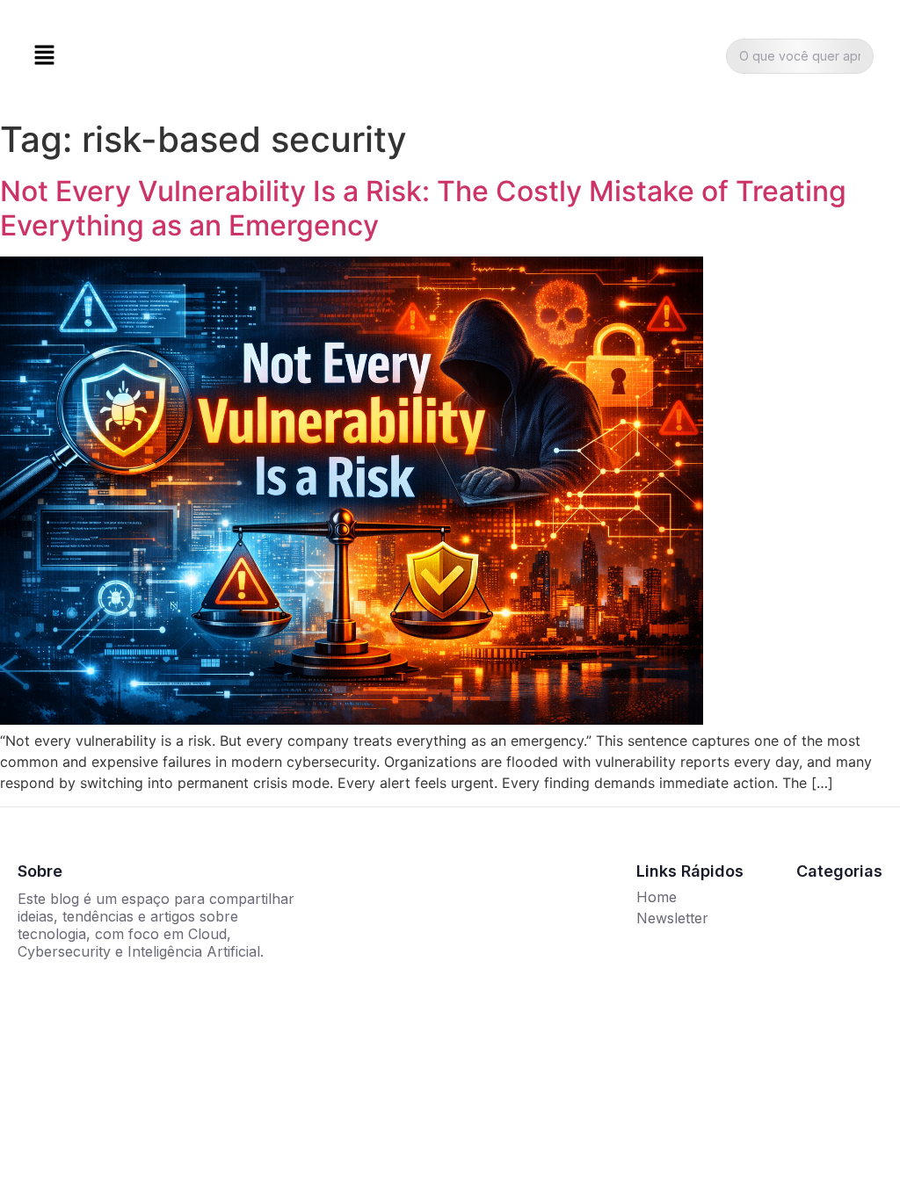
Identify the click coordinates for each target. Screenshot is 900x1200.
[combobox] (800, 56)
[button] (44, 56)
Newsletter (672, 918)
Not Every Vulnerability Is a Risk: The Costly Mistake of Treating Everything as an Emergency (423, 208)
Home (656, 897)
